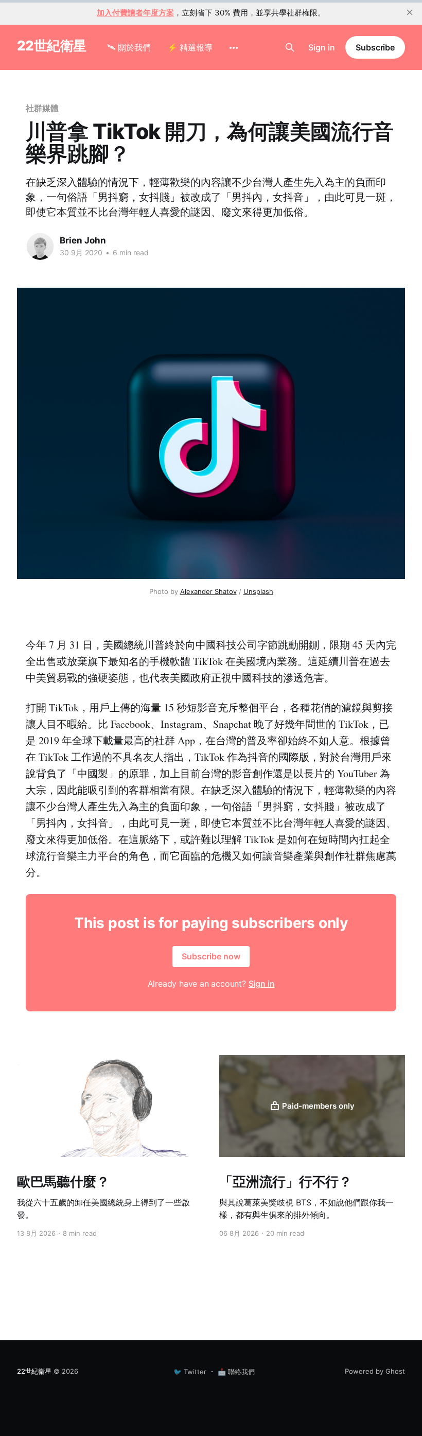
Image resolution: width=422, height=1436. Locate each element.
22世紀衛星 (51, 46)
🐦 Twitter (189, 1372)
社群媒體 (42, 108)
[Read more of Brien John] (40, 246)
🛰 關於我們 (129, 47)
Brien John (83, 240)
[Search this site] (290, 47)
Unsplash (258, 591)
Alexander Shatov (208, 591)
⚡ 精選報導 (190, 47)
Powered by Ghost (375, 1371)
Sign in (321, 47)
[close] (409, 12)
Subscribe (375, 47)
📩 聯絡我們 (236, 1372)
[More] (233, 48)
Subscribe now (211, 956)
